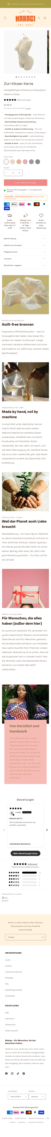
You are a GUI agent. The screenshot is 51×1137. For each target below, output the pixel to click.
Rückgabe (9, 978)
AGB (7, 1012)
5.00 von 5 (32, 864)
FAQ (7, 984)
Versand (28, 108)
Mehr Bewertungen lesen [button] (25, 853)
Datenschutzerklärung (36, 1118)
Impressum (9, 1018)
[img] (16, 808)
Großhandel (10, 996)
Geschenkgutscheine (13, 990)
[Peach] (18, 161)
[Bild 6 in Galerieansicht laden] (29, 77)
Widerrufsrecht (11, 1030)
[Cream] (12, 161)
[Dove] (31, 161)
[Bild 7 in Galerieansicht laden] (32, 77)
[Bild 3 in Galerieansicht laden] (21, 77)
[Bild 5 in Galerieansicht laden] (26, 77)
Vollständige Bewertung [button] (20, 843)
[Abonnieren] (43, 937)
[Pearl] (6, 161)
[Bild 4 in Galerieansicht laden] (24, 77)
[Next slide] (47, 830)
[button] (5, 18)
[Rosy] (25, 161)
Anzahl (6, 168)
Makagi (10, 1118)
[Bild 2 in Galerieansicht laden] (19, 77)
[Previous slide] (4, 830)
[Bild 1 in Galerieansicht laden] (16, 77)
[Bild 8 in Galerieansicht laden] (34, 77)
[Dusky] (37, 161)
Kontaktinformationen (36, 1122)
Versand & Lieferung (13, 972)
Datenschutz (10, 1024)
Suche (7, 960)
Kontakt (8, 966)
